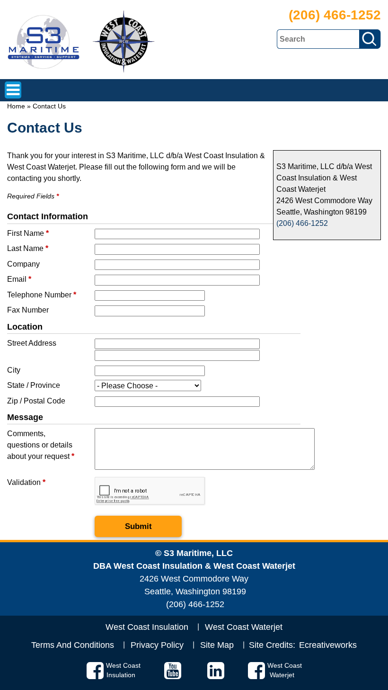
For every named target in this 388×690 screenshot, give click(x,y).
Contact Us (49, 106)
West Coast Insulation (147, 627)
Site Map (217, 645)
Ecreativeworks (328, 645)
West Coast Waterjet (243, 627)
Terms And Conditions (72, 645)
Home (16, 106)
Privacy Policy (157, 645)
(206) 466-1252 (335, 15)
